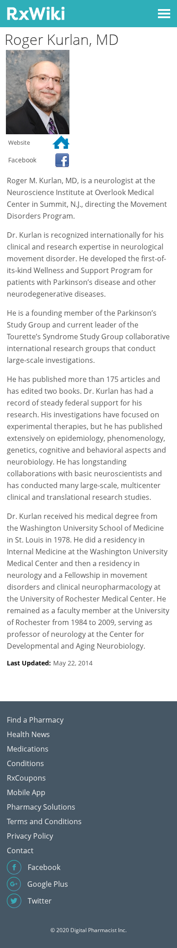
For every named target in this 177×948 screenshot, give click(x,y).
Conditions (25, 763)
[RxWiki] (35, 13)
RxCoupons (26, 778)
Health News (28, 734)
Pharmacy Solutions (41, 807)
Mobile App (26, 792)
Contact (20, 850)
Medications (28, 749)
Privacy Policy (30, 836)
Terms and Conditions (44, 821)
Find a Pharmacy (35, 720)
